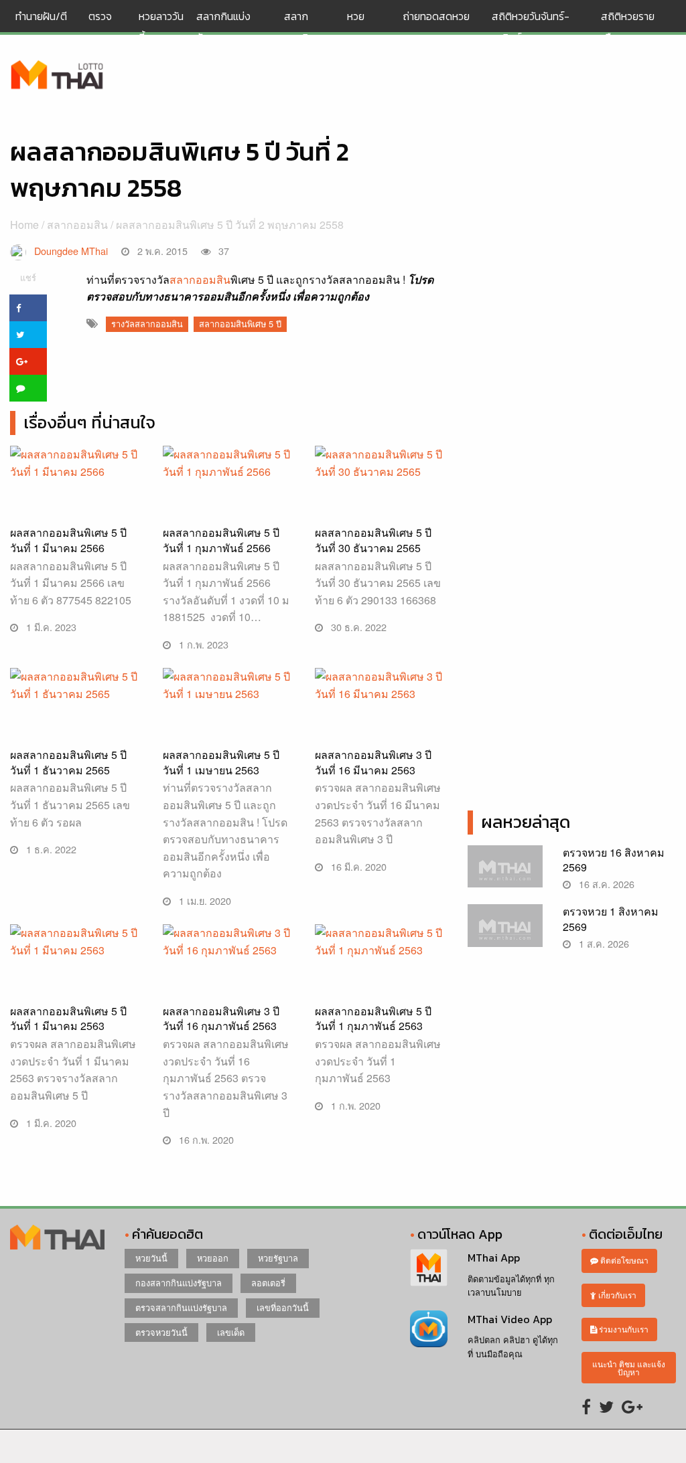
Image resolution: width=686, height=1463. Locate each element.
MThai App (494, 1258)
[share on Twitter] (28, 334)
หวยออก (212, 1258)
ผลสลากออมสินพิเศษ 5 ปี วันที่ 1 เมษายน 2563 (221, 762)
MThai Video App (510, 1319)
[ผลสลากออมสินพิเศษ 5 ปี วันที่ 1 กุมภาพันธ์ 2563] (381, 989)
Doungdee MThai (71, 251)
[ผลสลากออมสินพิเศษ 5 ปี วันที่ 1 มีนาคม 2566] (76, 491)
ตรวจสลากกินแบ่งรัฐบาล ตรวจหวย (57, 76)
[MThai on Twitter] (606, 1405)
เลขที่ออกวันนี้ (283, 1307)
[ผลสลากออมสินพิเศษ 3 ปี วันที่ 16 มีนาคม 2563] (381, 732)
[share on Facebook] (28, 307)
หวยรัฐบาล (278, 1258)
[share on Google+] (28, 361)
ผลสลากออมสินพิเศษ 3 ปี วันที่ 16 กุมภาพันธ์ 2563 (221, 1018)
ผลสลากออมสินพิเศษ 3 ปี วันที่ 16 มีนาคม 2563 (373, 762)
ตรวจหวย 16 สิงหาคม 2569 (614, 860)
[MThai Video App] (428, 1327)
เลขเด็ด (231, 1332)
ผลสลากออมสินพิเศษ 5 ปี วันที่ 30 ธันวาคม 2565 (373, 540)
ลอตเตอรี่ (268, 1282)
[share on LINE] (28, 388)
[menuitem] (46, 27)
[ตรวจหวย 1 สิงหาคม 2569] (505, 931)
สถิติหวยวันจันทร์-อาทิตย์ (530, 27)
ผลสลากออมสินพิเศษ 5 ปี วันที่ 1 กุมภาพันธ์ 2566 (221, 540)
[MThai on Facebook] (586, 1405)
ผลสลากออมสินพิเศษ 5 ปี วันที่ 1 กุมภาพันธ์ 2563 (373, 1018)
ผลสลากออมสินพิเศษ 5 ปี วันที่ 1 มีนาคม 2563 (68, 1018)
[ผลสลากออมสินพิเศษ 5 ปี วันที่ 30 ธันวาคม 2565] (381, 491)
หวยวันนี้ (151, 1258)
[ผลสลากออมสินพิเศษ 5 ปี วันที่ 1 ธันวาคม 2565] (76, 713)
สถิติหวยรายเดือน (628, 27)
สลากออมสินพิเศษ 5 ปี (240, 323)
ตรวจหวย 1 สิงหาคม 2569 (611, 918)
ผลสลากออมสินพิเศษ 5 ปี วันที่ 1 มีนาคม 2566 (68, 540)
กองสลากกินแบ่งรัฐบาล (178, 1282)
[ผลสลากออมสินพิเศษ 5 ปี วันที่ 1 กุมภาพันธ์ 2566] (229, 491)
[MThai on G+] (632, 1405)
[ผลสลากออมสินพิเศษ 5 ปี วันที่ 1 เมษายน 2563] (229, 732)
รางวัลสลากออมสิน (147, 323)
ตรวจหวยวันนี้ (161, 1332)
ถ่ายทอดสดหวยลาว (436, 27)
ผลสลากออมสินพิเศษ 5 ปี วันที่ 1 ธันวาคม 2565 (68, 762)
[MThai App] (428, 1266)
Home (24, 224)
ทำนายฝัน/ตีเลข (41, 27)
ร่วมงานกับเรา (622, 1329)
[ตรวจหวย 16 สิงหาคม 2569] (505, 871)
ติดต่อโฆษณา (623, 1260)
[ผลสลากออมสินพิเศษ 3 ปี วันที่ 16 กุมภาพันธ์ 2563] (229, 989)
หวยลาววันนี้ (161, 27)
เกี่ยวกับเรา (616, 1294)
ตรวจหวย (100, 27)
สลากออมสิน (299, 27)
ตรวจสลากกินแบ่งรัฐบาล (181, 1307)
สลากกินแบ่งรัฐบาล (223, 27)
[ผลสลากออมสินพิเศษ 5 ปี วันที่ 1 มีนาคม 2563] (76, 989)
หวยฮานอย (361, 27)
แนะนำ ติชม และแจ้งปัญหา (628, 1367)
